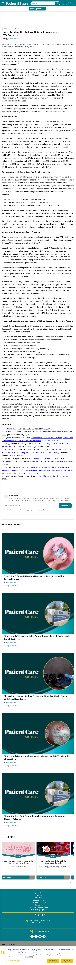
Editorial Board (38, 900)
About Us (38, 893)
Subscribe (64, 506)
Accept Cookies (53, 961)
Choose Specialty (35, 9)
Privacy (38, 905)
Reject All (67, 961)
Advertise (38, 895)
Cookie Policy (29, 957)
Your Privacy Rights (38, 910)
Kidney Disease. (11, 429)
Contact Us (38, 898)
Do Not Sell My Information (38, 907)
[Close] (73, 949)
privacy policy (41, 510)
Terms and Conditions (38, 902)
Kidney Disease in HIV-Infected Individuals (54, 476)
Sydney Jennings (11, 582)
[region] (38, 955)
